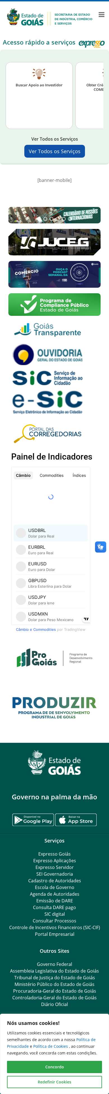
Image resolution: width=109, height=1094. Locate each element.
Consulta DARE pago (54, 907)
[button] (54, 215)
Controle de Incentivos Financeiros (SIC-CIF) (54, 927)
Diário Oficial (54, 1004)
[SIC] (50, 16)
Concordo (54, 1066)
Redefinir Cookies (54, 1082)
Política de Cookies (51, 1046)
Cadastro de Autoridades (54, 881)
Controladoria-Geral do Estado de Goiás (54, 998)
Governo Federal (54, 964)
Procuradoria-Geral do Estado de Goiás (54, 991)
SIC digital (54, 914)
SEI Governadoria (54, 874)
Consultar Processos (54, 921)
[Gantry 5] (54, 762)
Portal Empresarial (54, 934)
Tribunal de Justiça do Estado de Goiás (54, 978)
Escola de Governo (54, 887)
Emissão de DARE (54, 901)
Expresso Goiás (54, 854)
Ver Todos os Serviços (54, 151)
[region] (54, 1054)
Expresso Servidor (54, 867)
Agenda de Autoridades (54, 894)
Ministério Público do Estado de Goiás (54, 984)
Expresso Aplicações (54, 861)
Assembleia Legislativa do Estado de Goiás (54, 971)
